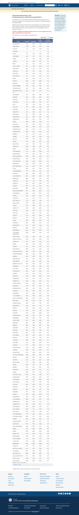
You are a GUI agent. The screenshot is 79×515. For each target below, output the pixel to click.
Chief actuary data (60, 478)
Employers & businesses (45, 476)
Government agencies (44, 478)
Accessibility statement (13, 507)
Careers (57, 476)
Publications (11, 482)
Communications (59, 480)
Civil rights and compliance (30, 505)
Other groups (43, 480)
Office (18, 41)
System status (59, 507)
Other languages (27, 478)
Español (26, 476)
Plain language (27, 480)
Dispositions (33, 41)
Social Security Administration (31, 500)
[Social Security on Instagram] (65, 494)
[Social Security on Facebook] (59, 494)
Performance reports (44, 507)
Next (20, 464)
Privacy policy (43, 505)
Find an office (11, 478)
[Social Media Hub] (70, 494)
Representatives (43, 482)
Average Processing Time (48, 40)
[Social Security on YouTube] (63, 494)
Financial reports (59, 482)
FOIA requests (27, 507)
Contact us (10, 476)
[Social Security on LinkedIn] (68, 494)
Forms (9, 480)
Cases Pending (40, 40)
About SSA (10, 505)
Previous (15, 464)
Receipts (27, 41)
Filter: (13, 37)
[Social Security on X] (61, 494)
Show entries (47, 37)
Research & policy (60, 487)
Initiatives (58, 484)
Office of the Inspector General (62, 505)
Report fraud (11, 484)
